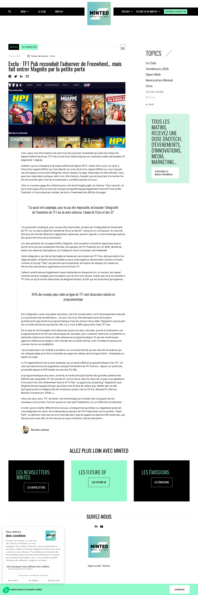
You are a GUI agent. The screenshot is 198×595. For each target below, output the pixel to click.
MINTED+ (59, 11)
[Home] (99, 13)
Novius (106, 565)
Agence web (94, 565)
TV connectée (29, 47)
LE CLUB (42, 11)
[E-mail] (27, 76)
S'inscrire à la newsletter (175, 11)
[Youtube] (101, 526)
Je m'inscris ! (179, 589)
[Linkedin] (21, 76)
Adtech (14, 47)
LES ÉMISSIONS (161, 482)
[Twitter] (15, 76)
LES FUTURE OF (99, 482)
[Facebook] (9, 76)
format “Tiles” (40, 263)
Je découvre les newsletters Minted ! (164, 173)
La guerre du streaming (90, 382)
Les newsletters (36, 487)
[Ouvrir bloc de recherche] (9, 12)
